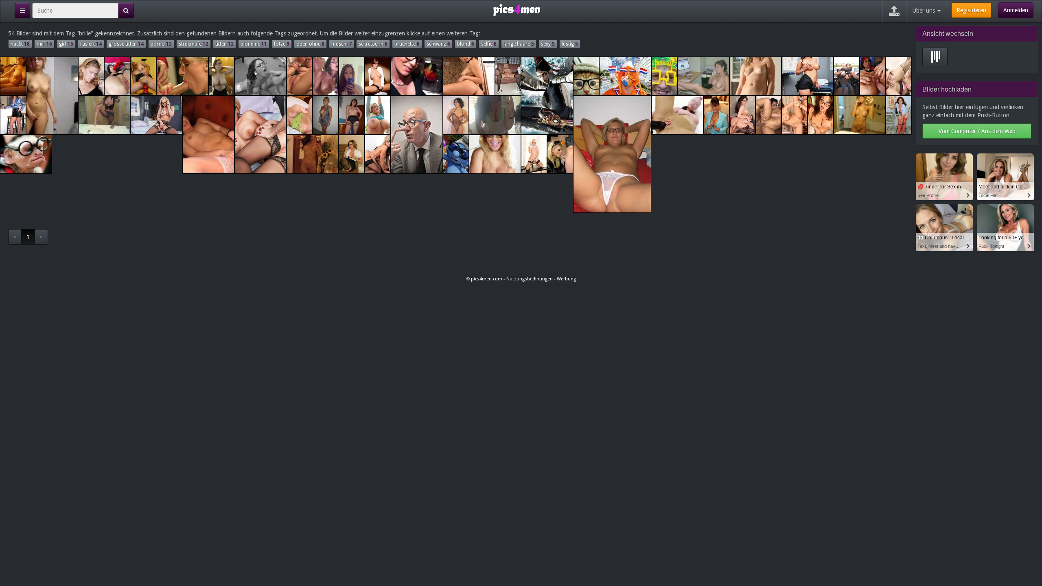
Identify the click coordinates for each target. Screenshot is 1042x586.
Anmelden (1015, 10)
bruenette (407, 44)
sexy (548, 44)
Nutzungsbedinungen (529, 279)
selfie (489, 44)
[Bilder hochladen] (894, 11)
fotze (281, 44)
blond (465, 44)
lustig (570, 44)
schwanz (438, 44)
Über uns (925, 10)
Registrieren (971, 10)
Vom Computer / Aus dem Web (977, 131)
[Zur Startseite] (516, 10)
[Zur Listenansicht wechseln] (935, 57)
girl (66, 44)
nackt (20, 44)
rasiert (91, 44)
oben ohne (310, 44)
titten (224, 44)
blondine (254, 44)
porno (161, 44)
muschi (341, 44)
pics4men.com (486, 279)
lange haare (518, 44)
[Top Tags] (22, 10)
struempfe (193, 44)
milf (44, 44)
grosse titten (126, 44)
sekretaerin (373, 44)
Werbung (566, 279)
